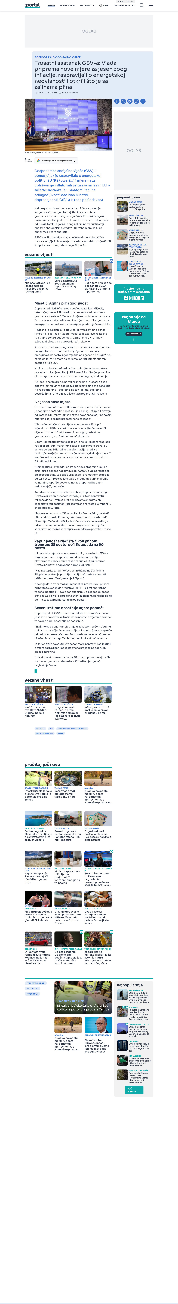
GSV (51, 729)
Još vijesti (131, 1090)
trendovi (32, 994)
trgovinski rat (35, 983)
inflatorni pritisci (44, 733)
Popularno (67, 5)
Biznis (51, 5)
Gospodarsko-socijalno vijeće (72, 729)
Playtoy (130, 1)
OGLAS (89, 31)
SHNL (106, 5)
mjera (60, 733)
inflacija (40, 729)
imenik (120, 1)
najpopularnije (130, 985)
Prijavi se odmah (134, 334)
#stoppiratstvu (124, 5)
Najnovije (87, 5)
